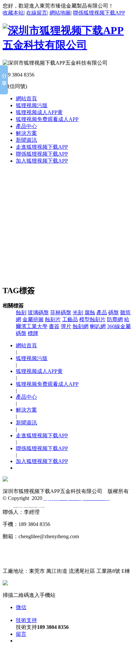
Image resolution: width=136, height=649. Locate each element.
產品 (101, 312)
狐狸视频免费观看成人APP (47, 119)
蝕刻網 (80, 326)
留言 (21, 634)
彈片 (66, 326)
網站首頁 (26, 98)
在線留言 (36, 12)
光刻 (78, 312)
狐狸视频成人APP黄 (39, 112)
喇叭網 (98, 326)
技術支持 (26, 620)
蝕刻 (21, 312)
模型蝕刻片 (92, 319)
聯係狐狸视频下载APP (99, 12)
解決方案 (26, 133)
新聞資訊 (26, 140)
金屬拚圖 (33, 319)
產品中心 (26, 126)
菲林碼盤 (60, 312)
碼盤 (113, 312)
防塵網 (115, 319)
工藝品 (70, 319)
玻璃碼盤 (38, 312)
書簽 (54, 326)
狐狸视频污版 (32, 105)
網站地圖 (60, 12)
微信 (21, 607)
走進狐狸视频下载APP (42, 147)
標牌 (33, 333)
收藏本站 (13, 12)
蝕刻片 (53, 319)
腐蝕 (90, 312)
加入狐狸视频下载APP (42, 161)
